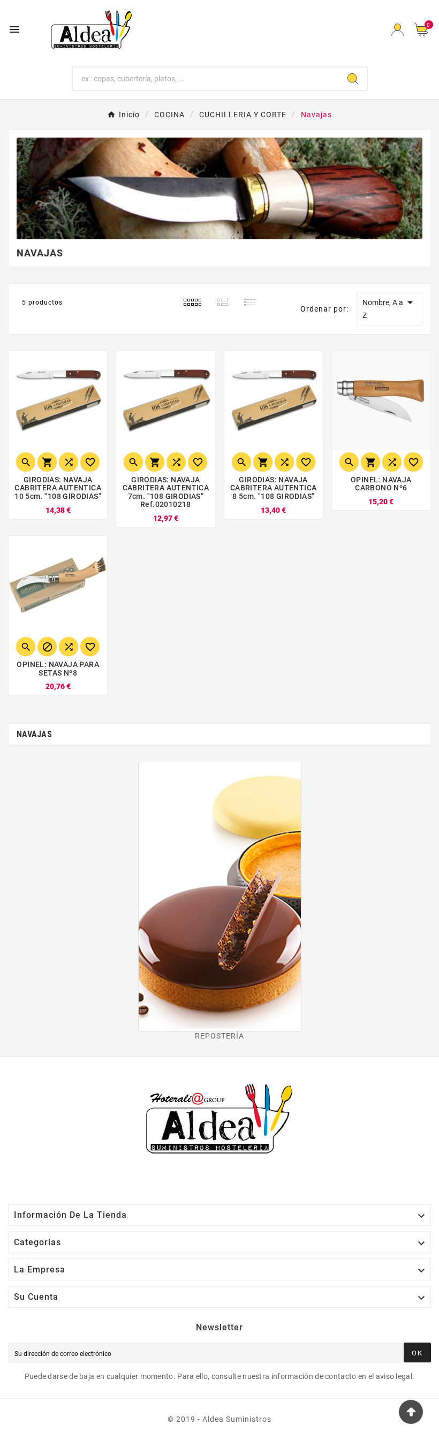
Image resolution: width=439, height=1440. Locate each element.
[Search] (352, 79)
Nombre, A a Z (389, 308)
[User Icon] (397, 30)
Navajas (34, 734)
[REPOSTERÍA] (219, 897)
